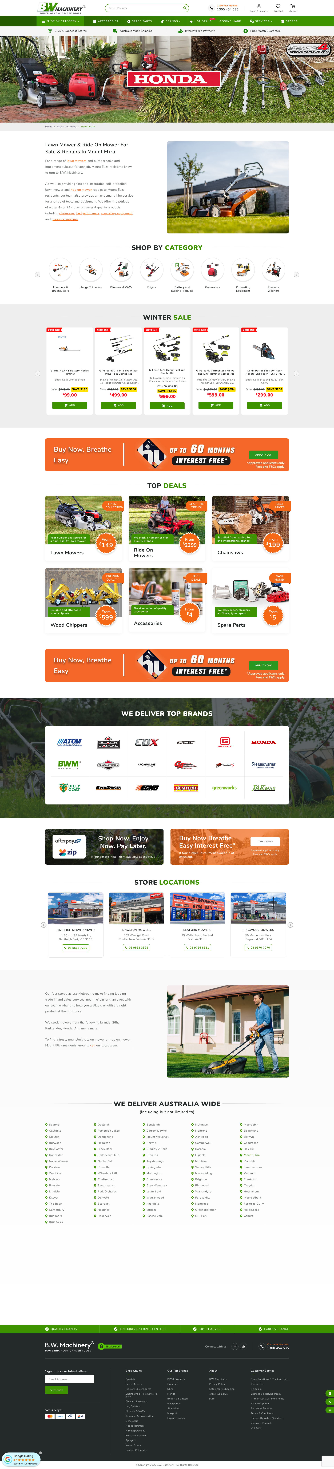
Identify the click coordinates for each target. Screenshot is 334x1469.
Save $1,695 (167, 391)
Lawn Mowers (134, 1384)
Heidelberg (251, 1210)
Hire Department (135, 1430)
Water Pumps (133, 1445)
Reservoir (104, 1216)
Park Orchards (107, 1191)
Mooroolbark (252, 1198)
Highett (200, 1155)
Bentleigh (153, 1125)
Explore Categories (136, 1450)
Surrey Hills (203, 1167)
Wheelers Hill (107, 1173)
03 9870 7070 (260, 948)
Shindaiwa (173, 1408)
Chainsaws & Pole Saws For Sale (142, 1395)
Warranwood (155, 1198)
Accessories (108, 21)
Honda (171, 1393)
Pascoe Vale (154, 1216)
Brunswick (56, 1222)
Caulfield (55, 1131)
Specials (130, 1379)
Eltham (151, 1210)
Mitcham (201, 1161)
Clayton (54, 1137)
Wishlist (255, 1428)
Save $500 (128, 389)
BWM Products (176, 1379)
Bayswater (56, 1149)
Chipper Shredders (136, 1401)
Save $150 (79, 389)
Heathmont (251, 1191)
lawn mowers (77, 161)
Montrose (201, 1204)
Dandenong (105, 1137)
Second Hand (230, 21)
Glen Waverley (156, 1185)
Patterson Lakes (109, 1131)
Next (328, 79)
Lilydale (54, 1191)
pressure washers (65, 219)
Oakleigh (104, 1125)
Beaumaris (251, 1131)
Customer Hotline (227, 6)
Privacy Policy (217, 1384)
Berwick (151, 1143)
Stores (291, 21)
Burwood (55, 1143)
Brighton (201, 1179)
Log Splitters (133, 1406)
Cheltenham (106, 1179)
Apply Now (265, 841)
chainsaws (67, 213)
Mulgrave (201, 1125)
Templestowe (253, 1167)
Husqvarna (173, 1403)
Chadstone (251, 1143)
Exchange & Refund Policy (266, 1393)
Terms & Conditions (262, 1413)
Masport (172, 1413)
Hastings (104, 1210)
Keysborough (155, 1161)
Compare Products (261, 1423)
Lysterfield (153, 1191)
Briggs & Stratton (177, 1398)
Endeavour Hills (108, 1155)
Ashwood (201, 1137)
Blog (211, 1398)
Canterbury (56, 1210)
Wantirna (55, 1173)
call (92, 1045)
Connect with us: (216, 1347)
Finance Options (260, 1403)
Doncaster (56, 1155)
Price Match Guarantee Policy (267, 1398)
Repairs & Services (261, 1408)
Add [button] (72, 405)
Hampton (104, 1143)
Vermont (250, 1173)
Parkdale (250, 1161)
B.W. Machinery (218, 1379)
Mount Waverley (157, 1137)
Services (262, 21)
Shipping (256, 1389)
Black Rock (105, 1149)
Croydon (249, 1185)
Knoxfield (152, 1204)
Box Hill (249, 1149)
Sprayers (131, 1440)
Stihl (170, 1389)
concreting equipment (117, 213)
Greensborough (205, 1210)
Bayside (54, 1185)
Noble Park (105, 1161)
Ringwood (202, 1185)
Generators (132, 1421)
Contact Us (257, 1384)
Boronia (200, 1149)
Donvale (103, 1198)
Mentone (201, 1131)
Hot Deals (203, 21)
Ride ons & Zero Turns (138, 1389)
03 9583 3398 (138, 948)
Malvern (54, 1179)
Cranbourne (154, 1179)
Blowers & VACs (135, 1411)
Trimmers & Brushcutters (140, 1416)
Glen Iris (152, 1155)
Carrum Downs (156, 1131)
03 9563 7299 (78, 948)
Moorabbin (251, 1125)
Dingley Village (157, 1149)
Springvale (153, 1167)
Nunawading (203, 1173)
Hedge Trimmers (135, 1425)
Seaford (54, 1125)
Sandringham (107, 1185)
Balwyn (249, 1137)
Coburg (249, 1216)
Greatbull (172, 1384)
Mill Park (201, 1216)
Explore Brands (176, 1418)
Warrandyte (203, 1191)
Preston (54, 1167)
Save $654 (227, 389)
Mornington (154, 1173)
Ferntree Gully (254, 1204)
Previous (6, 79)
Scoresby (104, 1204)
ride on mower (81, 190)
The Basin (56, 1204)
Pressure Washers (136, 1435)
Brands (172, 21)
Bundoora (55, 1216)
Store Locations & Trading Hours (270, 1379)
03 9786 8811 (199, 948)
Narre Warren (58, 1161)
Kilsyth (53, 1198)
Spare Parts (142, 21)
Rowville (104, 1167)
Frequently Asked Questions (267, 1418)
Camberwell (203, 1143)
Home (48, 127)
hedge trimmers (87, 213)
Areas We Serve (66, 127)
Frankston (250, 1179)
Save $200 (274, 389)
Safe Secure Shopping (221, 1389)
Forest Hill (202, 1198)
